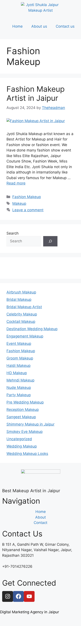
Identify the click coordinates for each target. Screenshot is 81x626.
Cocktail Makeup (20, 321)
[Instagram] (7, 596)
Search (12, 233)
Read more (15, 183)
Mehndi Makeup (20, 380)
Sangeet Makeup (21, 417)
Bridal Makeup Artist (24, 307)
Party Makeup (18, 395)
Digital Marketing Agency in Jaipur (29, 612)
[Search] (50, 241)
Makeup (19, 203)
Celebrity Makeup (21, 314)
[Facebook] (18, 596)
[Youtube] (29, 596)
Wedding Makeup (21, 446)
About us (39, 26)
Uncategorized (19, 439)
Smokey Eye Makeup (24, 431)
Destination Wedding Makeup (31, 329)
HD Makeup (16, 373)
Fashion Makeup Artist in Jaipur (35, 93)
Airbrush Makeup (21, 292)
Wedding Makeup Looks (27, 453)
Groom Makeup (19, 358)
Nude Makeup (18, 387)
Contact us (65, 26)
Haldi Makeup (18, 365)
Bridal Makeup (18, 299)
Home (17, 26)
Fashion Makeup (26, 197)
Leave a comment (27, 210)
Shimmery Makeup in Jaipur (30, 424)
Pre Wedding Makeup (25, 402)
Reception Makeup (22, 409)
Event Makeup (18, 343)
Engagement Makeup (24, 336)
